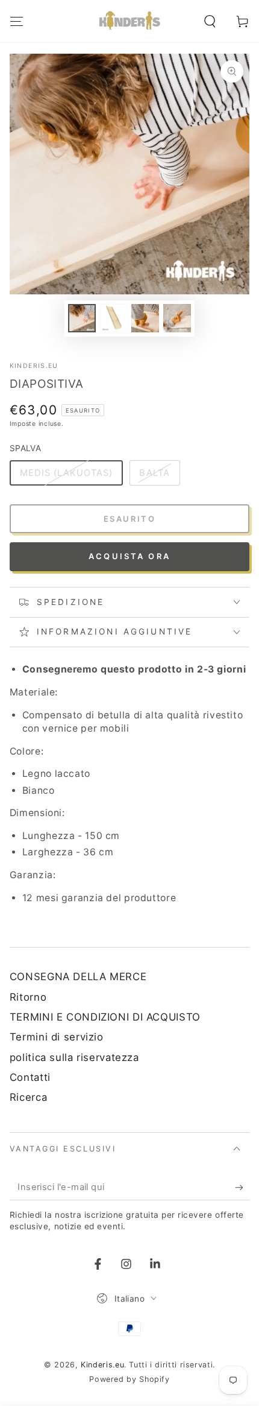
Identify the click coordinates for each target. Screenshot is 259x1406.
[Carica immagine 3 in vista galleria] (145, 318)
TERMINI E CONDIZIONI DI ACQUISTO (105, 1017)
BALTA (154, 472)
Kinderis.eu (34, 366)
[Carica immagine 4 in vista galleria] (177, 318)
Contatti (30, 1077)
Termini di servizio (57, 1037)
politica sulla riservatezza (74, 1057)
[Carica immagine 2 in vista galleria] (114, 318)
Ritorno (28, 997)
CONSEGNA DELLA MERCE (78, 977)
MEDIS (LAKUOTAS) (66, 472)
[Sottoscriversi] (242, 1187)
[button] (209, 21)
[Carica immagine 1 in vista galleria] (82, 318)
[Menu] (16, 21)
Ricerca (28, 1097)
